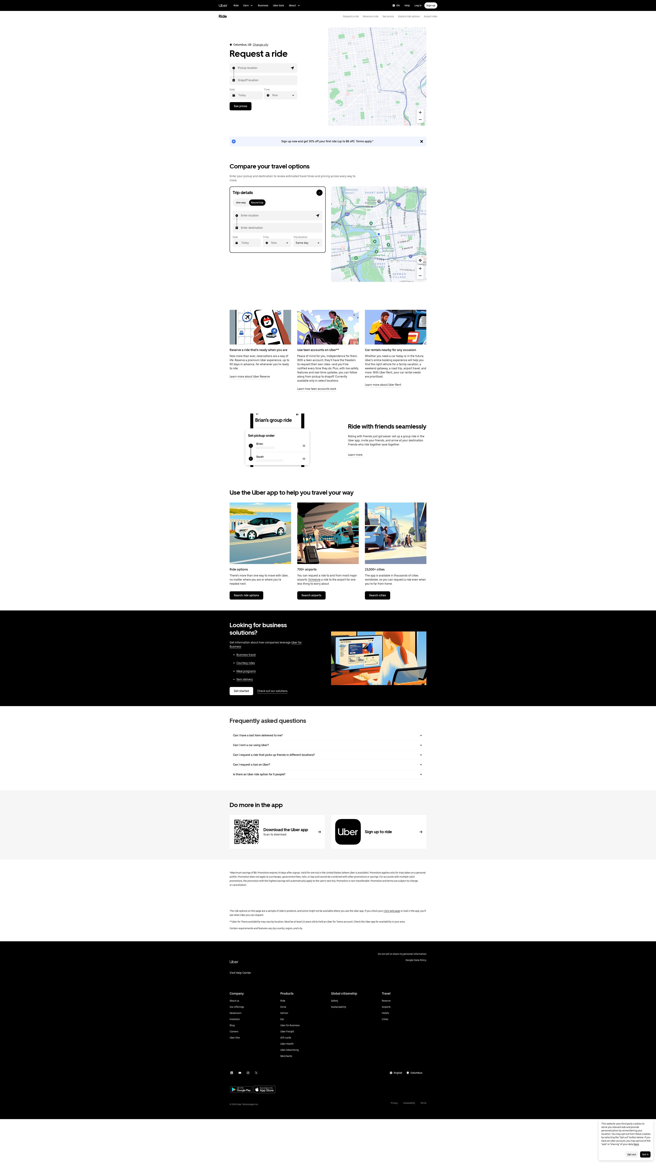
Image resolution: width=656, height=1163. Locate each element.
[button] (292, 68)
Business (263, 5)
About (292, 5)
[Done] (319, 193)
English (398, 1072)
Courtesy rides (245, 663)
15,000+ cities (375, 569)
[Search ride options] (260, 533)
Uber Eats (278, 5)
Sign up (430, 5)
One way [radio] (241, 202)
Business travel (246, 654)
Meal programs (246, 671)
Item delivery (244, 679)
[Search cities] (395, 533)
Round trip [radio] (257, 202)
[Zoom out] (420, 119)
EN (398, 5)
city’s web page (392, 911)
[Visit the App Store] (264, 1090)
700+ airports (307, 569)
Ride (236, 5)
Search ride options (246, 595)
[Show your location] (420, 260)
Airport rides (430, 16)
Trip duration (300, 237)
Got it (645, 1154)
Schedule (314, 579)
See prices (388, 16)
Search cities (377, 595)
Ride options (239, 569)
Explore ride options (409, 16)
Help (407, 5)
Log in (418, 5)
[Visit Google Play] (241, 1089)
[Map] (377, 76)
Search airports (311, 595)
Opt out (631, 1154)
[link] (328, 141)
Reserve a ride (370, 16)
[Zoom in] (420, 112)
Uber (223, 5)
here (636, 1144)
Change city (260, 44)
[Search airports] (328, 533)
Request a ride (351, 16)
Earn (246, 5)
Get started (241, 691)
